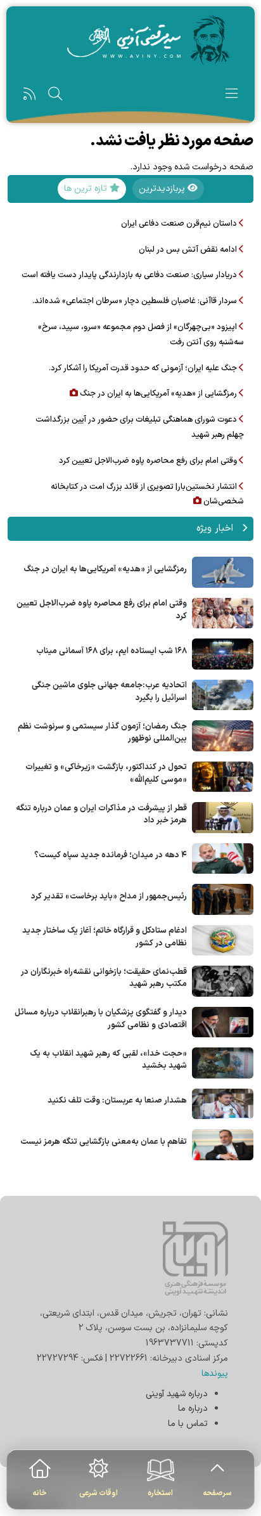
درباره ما (193, 1408)
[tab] (168, 189)
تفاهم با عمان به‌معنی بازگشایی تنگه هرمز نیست (103, 1142)
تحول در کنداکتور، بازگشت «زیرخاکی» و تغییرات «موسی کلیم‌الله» (106, 773)
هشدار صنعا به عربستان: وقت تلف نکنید (117, 1100)
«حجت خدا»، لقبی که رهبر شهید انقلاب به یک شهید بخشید (108, 1060)
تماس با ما (188, 1423)
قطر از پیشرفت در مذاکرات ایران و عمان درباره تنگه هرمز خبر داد (101, 814)
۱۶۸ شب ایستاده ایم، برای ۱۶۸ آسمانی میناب (111, 651)
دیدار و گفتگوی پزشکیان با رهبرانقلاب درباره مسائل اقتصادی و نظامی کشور (101, 1019)
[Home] (130, 40)
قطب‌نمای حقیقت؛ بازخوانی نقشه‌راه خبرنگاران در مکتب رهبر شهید (104, 978)
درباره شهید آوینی (177, 1394)
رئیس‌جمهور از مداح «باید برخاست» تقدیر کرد (109, 896)
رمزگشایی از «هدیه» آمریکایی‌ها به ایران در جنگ (105, 569)
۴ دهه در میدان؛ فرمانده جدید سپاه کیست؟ (110, 855)
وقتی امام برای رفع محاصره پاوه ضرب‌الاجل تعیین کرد (101, 610)
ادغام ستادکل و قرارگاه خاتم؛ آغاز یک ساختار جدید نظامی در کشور (104, 937)
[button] (232, 96)
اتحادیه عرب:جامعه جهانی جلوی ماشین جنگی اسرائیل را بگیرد (109, 691)
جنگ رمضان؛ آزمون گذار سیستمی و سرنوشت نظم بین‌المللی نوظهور (102, 733)
